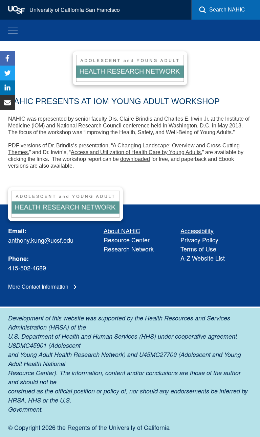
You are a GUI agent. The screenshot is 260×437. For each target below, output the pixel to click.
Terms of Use (198, 248)
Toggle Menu (13, 30)
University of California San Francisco (74, 10)
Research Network (129, 248)
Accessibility (197, 230)
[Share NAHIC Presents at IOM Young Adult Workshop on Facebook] (7, 58)
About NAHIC (122, 230)
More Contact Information (38, 286)
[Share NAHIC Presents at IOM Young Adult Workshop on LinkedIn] (7, 87)
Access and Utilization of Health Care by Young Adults (136, 152)
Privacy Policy (199, 239)
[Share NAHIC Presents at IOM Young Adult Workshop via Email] (7, 102)
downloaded (135, 159)
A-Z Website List (202, 257)
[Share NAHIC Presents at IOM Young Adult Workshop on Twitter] (7, 73)
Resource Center (127, 239)
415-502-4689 (27, 267)
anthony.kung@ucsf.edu (40, 240)
